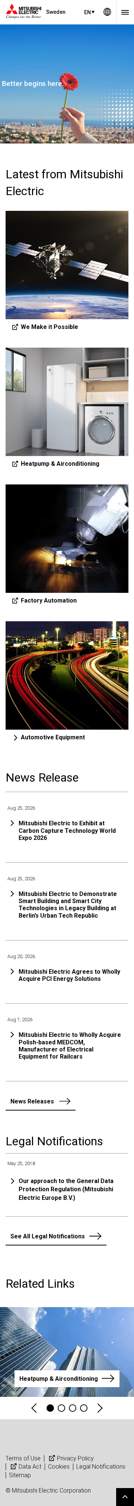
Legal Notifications (100, 1466)
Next (99, 1408)
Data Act (30, 1466)
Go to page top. (125, 1497)
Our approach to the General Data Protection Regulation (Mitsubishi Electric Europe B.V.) (66, 1189)
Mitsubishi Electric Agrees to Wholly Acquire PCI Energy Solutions (69, 975)
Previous (34, 1408)
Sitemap (20, 1475)
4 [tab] (83, 1408)
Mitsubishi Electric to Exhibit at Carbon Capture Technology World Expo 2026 (67, 830)
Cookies (59, 1466)
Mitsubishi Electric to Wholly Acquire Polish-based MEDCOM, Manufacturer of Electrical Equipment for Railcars (70, 1045)
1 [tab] (50, 1408)
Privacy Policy (75, 1458)
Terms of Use (23, 1458)
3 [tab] (72, 1408)
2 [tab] (61, 1408)
